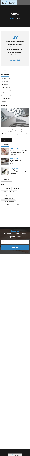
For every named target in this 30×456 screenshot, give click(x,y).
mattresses (6, 208)
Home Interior (5, 87)
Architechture (4, 79)
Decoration (4, 81)
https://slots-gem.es (8, 205)
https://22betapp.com (8, 198)
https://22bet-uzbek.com (9, 195)
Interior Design (5, 90)
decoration (17, 188)
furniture (12, 192)
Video (2, 102)
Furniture (3, 84)
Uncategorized (5, 99)
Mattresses (4, 93)
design (4, 192)
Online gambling (5, 96)
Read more (6, 140)
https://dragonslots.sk (8, 201)
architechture (6, 188)
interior (19, 205)
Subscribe (15, 248)
